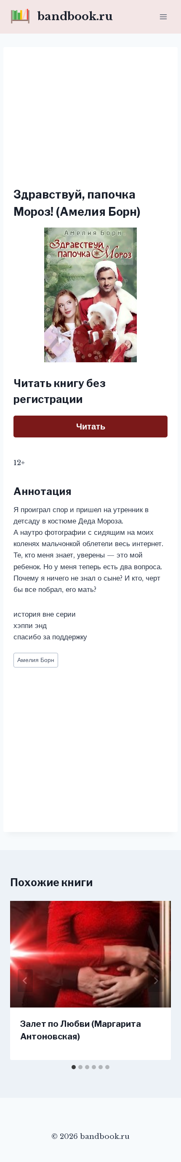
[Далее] (155, 980)
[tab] (74, 1067)
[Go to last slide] (25, 980)
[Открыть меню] (163, 16)
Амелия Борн (35, 660)
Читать (90, 426)
